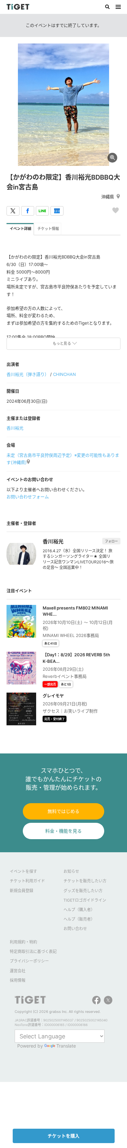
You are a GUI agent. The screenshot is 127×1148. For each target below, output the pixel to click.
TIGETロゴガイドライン (85, 900)
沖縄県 (107, 196)
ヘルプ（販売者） (79, 919)
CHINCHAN (64, 374)
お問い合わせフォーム (28, 496)
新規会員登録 (21, 890)
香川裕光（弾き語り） (28, 374)
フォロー (111, 541)
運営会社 (17, 970)
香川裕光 (15, 428)
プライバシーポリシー (29, 961)
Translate (66, 1046)
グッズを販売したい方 (83, 890)
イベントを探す (23, 871)
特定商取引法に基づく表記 (33, 951)
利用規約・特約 (23, 942)
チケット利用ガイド (27, 880)
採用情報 (17, 980)
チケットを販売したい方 (85, 880)
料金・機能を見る (63, 831)
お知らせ (71, 871)
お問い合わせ (75, 928)
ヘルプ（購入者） (79, 909)
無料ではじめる (63, 811)
